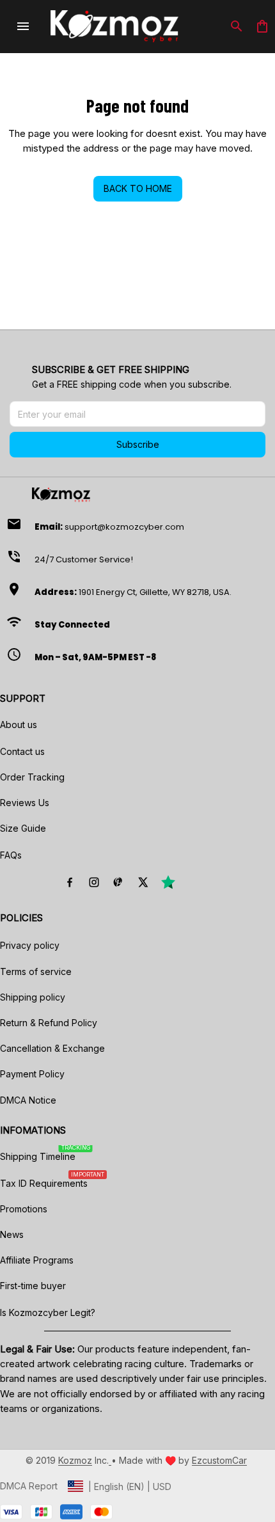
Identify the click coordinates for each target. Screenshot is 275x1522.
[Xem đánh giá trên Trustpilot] (168, 882)
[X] (142, 882)
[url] (75, 1461)
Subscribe (137, 444)
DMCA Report (29, 1485)
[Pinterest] (118, 882)
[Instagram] (94, 882)
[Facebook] (69, 882)
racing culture (154, 1364)
